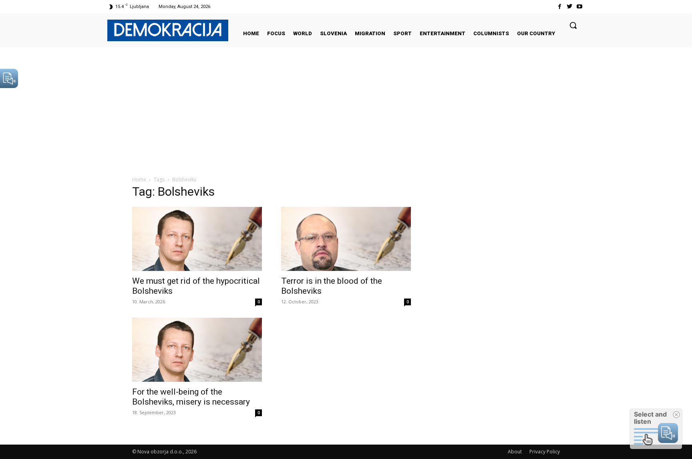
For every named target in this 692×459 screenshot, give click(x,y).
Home (139, 179)
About (515, 451)
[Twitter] (570, 7)
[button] (573, 25)
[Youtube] (580, 7)
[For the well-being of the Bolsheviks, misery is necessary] (197, 350)
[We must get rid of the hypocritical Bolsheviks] (197, 239)
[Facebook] (559, 7)
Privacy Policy (544, 451)
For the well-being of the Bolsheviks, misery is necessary (191, 397)
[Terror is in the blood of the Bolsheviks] (346, 239)
